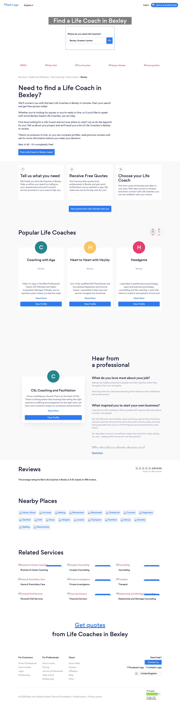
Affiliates (73, 671)
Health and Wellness (39, 77)
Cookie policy (79, 696)
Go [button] (109, 40)
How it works (24, 667)
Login (21, 671)
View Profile (41, 304)
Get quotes (90, 625)
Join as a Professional (52, 671)
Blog (71, 675)
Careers (72, 667)
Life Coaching (57, 77)
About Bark (74, 663)
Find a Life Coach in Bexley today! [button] (36, 152)
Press (71, 678)
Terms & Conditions (61, 696)
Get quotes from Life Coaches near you (90, 208)
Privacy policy (95, 696)
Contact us (153, 662)
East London (72, 77)
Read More (97, 452)
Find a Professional (27, 663)
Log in (146, 5)
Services (22, 77)
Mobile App (24, 675)
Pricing (45, 667)
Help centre (48, 675)
